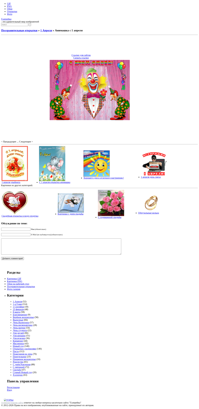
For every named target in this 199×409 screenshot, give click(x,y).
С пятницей (19, 367)
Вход (9, 390)
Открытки (12, 11)
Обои (9, 9)
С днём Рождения (21, 364)
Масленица (18, 343)
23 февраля (18, 309)
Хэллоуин (18, 375)
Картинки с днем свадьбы (70, 214)
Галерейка (6, 19)
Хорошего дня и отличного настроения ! (103, 178)
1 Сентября (18, 307)
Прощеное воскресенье (24, 359)
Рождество (18, 362)
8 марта (16, 312)
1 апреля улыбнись (11, 182)
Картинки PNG (14, 281)
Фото (9, 14)
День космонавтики (22, 325)
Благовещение (20, 314)
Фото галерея (13, 289)
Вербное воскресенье (23, 317)
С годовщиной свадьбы (109, 217)
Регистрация (13, 387)
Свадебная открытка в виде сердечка (20, 216)
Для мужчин (19, 338)
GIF (9, 3)
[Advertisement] (99, 45)
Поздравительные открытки (19, 30)
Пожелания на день (22, 354)
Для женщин (19, 335)
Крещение (18, 341)
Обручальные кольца (148, 213)
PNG (9, 6)
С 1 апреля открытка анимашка (54, 182)
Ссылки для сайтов (81, 55)
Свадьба (17, 369)
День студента (20, 330)
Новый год (18, 346)
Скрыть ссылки (81, 58)
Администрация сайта (12, 402)
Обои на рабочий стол (18, 284)
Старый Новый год (22, 372)
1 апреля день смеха (151, 177)
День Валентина (21, 322)
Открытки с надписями (24, 348)
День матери (19, 328)
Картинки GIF (14, 278)
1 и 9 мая (17, 304)
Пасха (16, 351)
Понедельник (19, 356)
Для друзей (18, 333)
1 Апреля (46, 30)
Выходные (18, 320)
